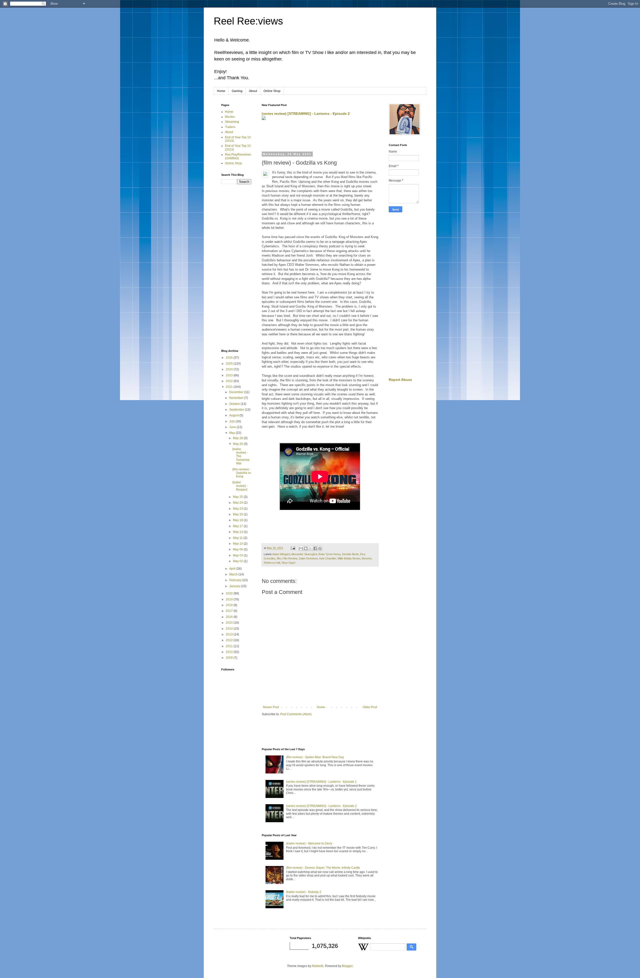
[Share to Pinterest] (320, 548)
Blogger (347, 966)
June (233, 427)
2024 (230, 369)
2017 (230, 611)
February (235, 580)
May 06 (238, 549)
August (234, 415)
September (237, 409)
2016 (230, 617)
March (233, 574)
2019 (230, 599)
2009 (230, 657)
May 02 (238, 561)
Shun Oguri (288, 562)
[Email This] (301, 548)
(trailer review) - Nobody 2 (303, 892)
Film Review (289, 558)
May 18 (238, 520)
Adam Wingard (281, 554)
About (253, 91)
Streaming (232, 122)
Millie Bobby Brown (349, 558)
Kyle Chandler (327, 558)
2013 (230, 634)
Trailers (230, 127)
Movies (230, 117)
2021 (230, 387)
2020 (230, 593)
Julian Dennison (308, 558)
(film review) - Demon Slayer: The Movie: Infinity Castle (323, 867)
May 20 (238, 514)
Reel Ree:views (248, 21)
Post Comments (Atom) (296, 714)
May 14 (238, 532)
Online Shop (272, 91)
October (235, 404)
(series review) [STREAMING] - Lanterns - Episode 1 (321, 781)
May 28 (238, 438)
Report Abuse (400, 380)
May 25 (238, 497)
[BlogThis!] (305, 548)
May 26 (238, 444)
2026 (230, 357)
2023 (230, 375)
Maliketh (318, 966)
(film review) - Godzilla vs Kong (241, 473)
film (279, 558)
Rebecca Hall (272, 562)
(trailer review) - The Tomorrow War (241, 456)
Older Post (370, 707)
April (232, 568)
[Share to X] (310, 548)
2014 (230, 628)
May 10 (238, 543)
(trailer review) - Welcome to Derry (309, 843)
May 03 (238, 555)
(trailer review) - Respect (240, 486)
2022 (230, 381)
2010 (230, 652)
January (235, 586)
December (236, 392)
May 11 (238, 538)
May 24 (238, 502)
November (236, 398)
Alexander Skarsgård (304, 554)
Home (221, 91)
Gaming (237, 91)
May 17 (238, 526)
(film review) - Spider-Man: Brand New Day (315, 757)
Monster (367, 558)
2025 (230, 363)
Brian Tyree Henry (329, 554)
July (232, 421)
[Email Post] (293, 547)
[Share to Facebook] (315, 548)
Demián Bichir (350, 554)
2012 (230, 640)
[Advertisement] (320, 136)
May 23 (238, 508)
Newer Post (271, 707)
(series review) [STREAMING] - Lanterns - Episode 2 (306, 114)
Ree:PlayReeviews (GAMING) (238, 156)
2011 (230, 646)
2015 (230, 622)
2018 (230, 605)
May (232, 433)
